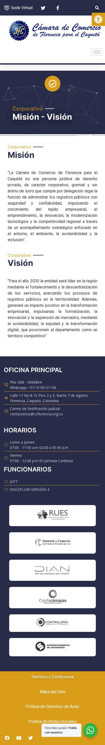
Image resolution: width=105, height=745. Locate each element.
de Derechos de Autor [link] (59, 706)
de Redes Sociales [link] (59, 721)
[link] (98, 19)
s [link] (73, 676)
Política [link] (32, 706)
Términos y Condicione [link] (51, 676)
